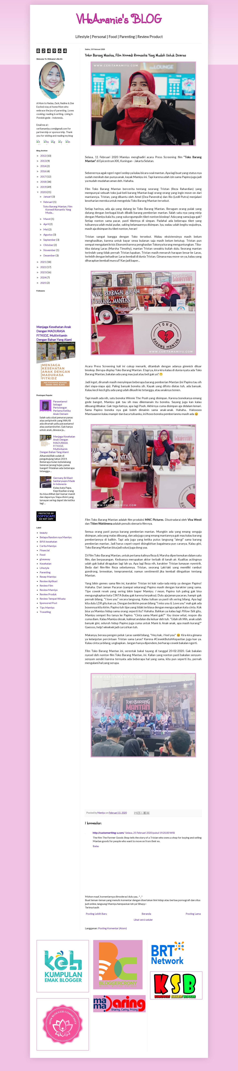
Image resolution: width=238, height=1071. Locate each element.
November (49, 250)
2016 (43, 171)
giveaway (45, 559)
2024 (43, 277)
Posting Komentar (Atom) (112, 928)
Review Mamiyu (48, 589)
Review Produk (48, 594)
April (46, 224)
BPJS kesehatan (48, 541)
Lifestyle (44, 567)
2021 (43, 261)
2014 (43, 165)
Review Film (46, 585)
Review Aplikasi (48, 581)
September (49, 239)
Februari (48, 201)
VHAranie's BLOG (119, 18)
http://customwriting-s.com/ (108, 832)
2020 (43, 192)
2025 (43, 282)
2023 (43, 272)
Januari (47, 196)
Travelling (45, 611)
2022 (43, 267)
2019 (43, 186)
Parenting (45, 572)
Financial (45, 550)
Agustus (48, 234)
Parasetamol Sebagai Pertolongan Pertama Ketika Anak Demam (62, 407)
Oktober (48, 244)
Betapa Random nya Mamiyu (56, 537)
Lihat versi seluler (143, 919)
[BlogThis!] (138, 813)
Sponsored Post (48, 602)
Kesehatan (45, 563)
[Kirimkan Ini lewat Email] (135, 813)
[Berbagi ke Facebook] (145, 813)
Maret (47, 218)
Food (42, 554)
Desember (49, 255)
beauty (43, 532)
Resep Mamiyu (48, 576)
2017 (43, 176)
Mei (45, 229)
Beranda (146, 913)
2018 (43, 181)
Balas (96, 846)
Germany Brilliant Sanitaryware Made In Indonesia (64, 480)
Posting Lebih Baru (96, 913)
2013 (43, 160)
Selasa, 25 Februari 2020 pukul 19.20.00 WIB (150, 832)
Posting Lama (193, 913)
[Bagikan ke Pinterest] (148, 813)
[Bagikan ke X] (141, 813)
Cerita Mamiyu (48, 545)
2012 (43, 155)
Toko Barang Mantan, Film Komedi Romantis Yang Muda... (57, 209)
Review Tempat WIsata (52, 598)
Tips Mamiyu (47, 607)
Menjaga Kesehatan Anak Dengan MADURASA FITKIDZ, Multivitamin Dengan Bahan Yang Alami (57, 444)
